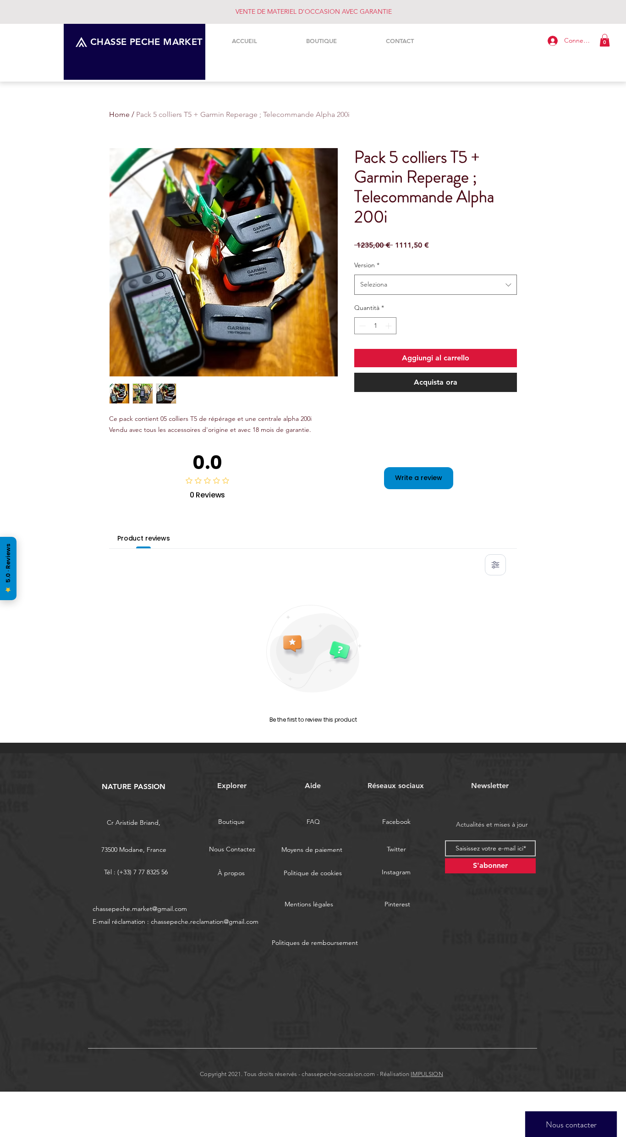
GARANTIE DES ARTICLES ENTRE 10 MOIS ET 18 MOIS (313, 11)
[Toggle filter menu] (495, 564)
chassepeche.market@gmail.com (140, 909)
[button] (604, 40)
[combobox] (435, 284)
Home (119, 114)
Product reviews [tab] (143, 538)
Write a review (418, 477)
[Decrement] (361, 326)
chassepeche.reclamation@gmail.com (204, 921)
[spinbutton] (375, 326)
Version (366, 265)
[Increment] (389, 326)
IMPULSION (427, 1074)
